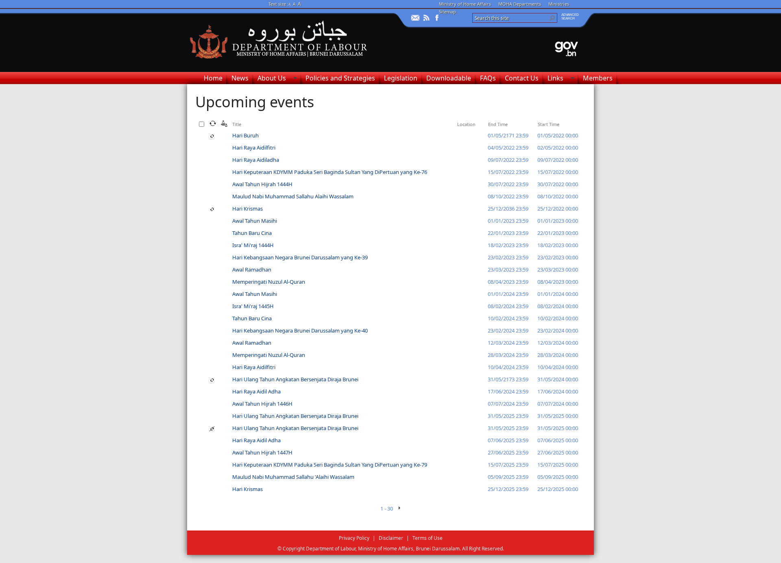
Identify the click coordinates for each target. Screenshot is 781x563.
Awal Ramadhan (251, 269)
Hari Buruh (245, 135)
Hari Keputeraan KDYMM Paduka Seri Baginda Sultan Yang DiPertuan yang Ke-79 (329, 464)
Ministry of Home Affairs (465, 4)
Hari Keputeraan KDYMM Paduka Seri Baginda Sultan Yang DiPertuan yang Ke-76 (329, 172)
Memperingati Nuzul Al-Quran (268, 281)
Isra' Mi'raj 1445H (253, 306)
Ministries (558, 4)
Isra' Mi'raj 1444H (253, 245)
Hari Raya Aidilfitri (253, 147)
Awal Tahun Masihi (254, 220)
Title (236, 124)
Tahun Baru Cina (252, 233)
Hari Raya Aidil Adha (256, 391)
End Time (498, 124)
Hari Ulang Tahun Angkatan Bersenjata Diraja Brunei (295, 379)
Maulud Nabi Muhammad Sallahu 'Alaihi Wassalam (293, 476)
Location (466, 124)
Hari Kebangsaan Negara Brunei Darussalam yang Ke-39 (300, 257)
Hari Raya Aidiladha (255, 159)
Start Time (548, 124)
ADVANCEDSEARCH (570, 16)
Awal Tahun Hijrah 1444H (262, 184)
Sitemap (447, 12)
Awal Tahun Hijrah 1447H (262, 452)
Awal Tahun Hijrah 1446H (262, 403)
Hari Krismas (247, 208)
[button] (552, 17)
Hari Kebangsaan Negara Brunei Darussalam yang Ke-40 (300, 330)
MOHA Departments (519, 4)
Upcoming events (254, 102)
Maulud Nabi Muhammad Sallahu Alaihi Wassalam (292, 196)
